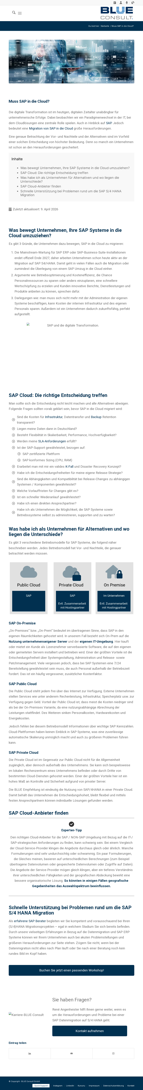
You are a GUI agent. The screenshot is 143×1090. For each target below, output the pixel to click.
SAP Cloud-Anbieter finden (40, 186)
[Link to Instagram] (113, 1053)
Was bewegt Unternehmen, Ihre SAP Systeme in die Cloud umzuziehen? (75, 168)
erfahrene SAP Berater (30, 921)
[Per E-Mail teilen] (71, 1053)
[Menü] (20, 13)
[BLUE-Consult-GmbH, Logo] (116, 13)
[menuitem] (115, 3)
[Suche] (12, 13)
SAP (108, 123)
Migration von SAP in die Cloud (51, 128)
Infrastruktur (53, 417)
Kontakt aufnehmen (90, 1031)
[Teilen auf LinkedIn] (30, 1053)
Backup (96, 417)
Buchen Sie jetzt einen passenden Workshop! (71, 970)
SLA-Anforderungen (52, 441)
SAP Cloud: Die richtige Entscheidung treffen (54, 173)
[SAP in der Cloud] (71, 61)
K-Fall (69, 466)
